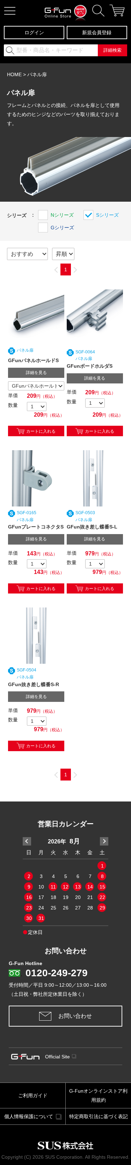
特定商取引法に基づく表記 (98, 1116)
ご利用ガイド (33, 1095)
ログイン (34, 32)
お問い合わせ (75, 1016)
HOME (14, 74)
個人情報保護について (28, 1116)
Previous (27, 841)
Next (104, 841)
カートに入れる (41, 431)
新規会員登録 (96, 32)
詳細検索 (112, 50)
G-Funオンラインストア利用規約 (98, 1095)
